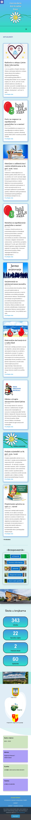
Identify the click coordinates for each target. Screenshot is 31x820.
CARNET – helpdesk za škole (15, 806)
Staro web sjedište (15, 581)
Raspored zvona (15, 575)
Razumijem (15, 816)
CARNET (15, 803)
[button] (2, 2)
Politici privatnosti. (21, 812)
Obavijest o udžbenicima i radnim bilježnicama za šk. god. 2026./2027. (15, 166)
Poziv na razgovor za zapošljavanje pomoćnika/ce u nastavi (14, 121)
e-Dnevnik (15, 556)
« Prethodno (7, 539)
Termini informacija (15, 562)
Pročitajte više (9, 94)
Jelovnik (15, 569)
